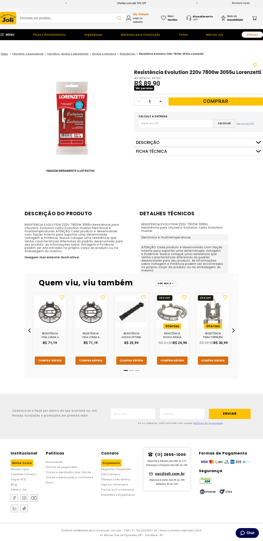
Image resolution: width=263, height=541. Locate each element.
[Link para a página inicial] (4, 54)
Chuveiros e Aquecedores (28, 53)
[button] (71, 116)
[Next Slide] (197, 3)
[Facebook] (14, 498)
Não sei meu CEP (245, 123)
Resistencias (127, 53)
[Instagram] (24, 498)
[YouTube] (34, 498)
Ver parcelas (144, 88)
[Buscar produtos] (119, 18)
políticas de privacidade (208, 423)
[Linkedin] (14, 509)
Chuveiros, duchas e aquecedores (68, 53)
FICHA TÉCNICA (151, 151)
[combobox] (71, 18)
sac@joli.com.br (170, 474)
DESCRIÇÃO (147, 142)
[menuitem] (49, 34)
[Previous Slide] (66, 3)
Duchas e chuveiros (104, 53)
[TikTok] (24, 509)
